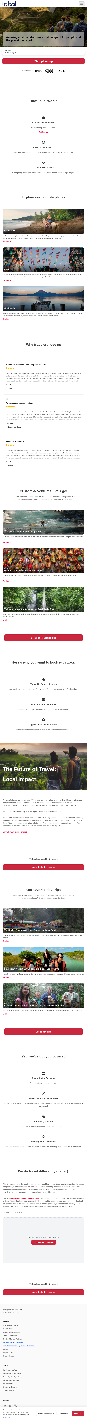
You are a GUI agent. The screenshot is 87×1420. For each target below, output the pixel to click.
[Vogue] (60, 73)
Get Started (43, 132)
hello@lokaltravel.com (12, 1309)
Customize (64, 1413)
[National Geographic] (38, 73)
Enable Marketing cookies (44, 1242)
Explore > (7, 242)
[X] (5, 1406)
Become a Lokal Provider (11, 1332)
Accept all (78, 1413)
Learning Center (8, 1390)
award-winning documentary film (25, 1198)
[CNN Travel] (49, 73)
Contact (5, 1349)
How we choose (8, 1356)
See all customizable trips (43, 638)
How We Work (7, 1329)
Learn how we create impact (15, 832)
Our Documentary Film (11, 1380)
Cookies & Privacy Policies (12, 1339)
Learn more (7, 1417)
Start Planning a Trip (10, 1370)
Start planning (43, 61)
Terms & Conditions (10, 1335)
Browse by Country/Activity (12, 1377)
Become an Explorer (10, 1387)
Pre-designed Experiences (12, 1373)
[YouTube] (15, 1406)
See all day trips (43, 1032)
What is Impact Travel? (11, 1325)
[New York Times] (26, 73)
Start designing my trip (43, 867)
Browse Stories (8, 1384)
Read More (9, 385)
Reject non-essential (46, 1413)
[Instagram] (10, 1406)
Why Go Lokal (8, 1352)
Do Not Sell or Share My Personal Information (19, 1346)
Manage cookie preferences (13, 1342)
